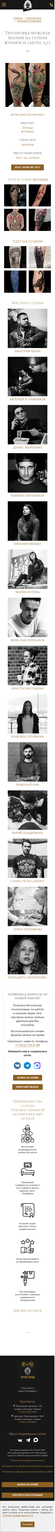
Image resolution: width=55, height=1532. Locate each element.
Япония (28, 145)
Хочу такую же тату (27, 167)
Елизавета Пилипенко (27, 977)
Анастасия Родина (27, 688)
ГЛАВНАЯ (18, 18)
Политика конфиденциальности (27, 1460)
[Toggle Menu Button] (4, 5)
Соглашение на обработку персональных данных (27, 1466)
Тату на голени (27, 158)
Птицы (27, 128)
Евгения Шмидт (27, 543)
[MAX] (36, 1441)
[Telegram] (28, 1441)
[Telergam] (27, 1065)
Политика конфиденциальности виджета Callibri (27, 1472)
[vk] (17, 1065)
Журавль (27, 131)
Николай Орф (27, 784)
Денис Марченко (27, 447)
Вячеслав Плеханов (27, 640)
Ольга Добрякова (27, 929)
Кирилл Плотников (27, 495)
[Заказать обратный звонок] (51, 5)
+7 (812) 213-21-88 (27, 1045)
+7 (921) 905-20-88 (27, 1412)
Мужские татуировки (27, 115)
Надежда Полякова (27, 736)
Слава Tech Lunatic (28, 881)
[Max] (37, 1065)
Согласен (27, 1524)
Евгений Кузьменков (27, 399)
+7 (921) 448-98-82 (27, 1422)
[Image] (15, 195)
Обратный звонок (27, 1087)
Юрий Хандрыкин (27, 833)
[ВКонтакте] (19, 1441)
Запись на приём (27, 1077)
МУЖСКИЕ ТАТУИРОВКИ (29, 21)
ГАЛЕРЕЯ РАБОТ (34, 18)
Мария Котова (27, 592)
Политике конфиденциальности (17, 1515)
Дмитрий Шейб (27, 351)
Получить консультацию (27, 1495)
